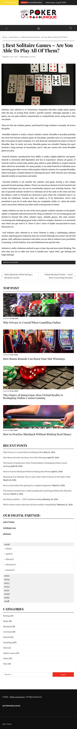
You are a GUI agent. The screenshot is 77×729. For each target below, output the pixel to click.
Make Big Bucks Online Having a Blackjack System (18, 276)
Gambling (7, 642)
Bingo (5, 621)
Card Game (14, 262)
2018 (6, 601)
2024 (7, 579)
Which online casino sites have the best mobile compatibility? (30, 504)
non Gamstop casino (11, 705)
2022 (7, 586)
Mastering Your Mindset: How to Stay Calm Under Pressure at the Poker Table (36, 477)
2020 (7, 593)
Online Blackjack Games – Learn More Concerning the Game (59, 276)
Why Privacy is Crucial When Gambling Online (32, 322)
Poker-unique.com (17, 697)
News (5, 648)
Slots (5, 664)
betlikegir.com (9, 528)
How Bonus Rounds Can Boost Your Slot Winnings (34, 359)
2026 (7, 544)
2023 (6, 582)
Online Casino (9, 653)
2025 (6, 575)
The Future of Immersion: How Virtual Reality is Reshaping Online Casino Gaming (33, 396)
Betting (6, 616)
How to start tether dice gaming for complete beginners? (27, 485)
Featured (7, 637)
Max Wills (32, 57)
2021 (6, 590)
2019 (6, 597)
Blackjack (7, 626)
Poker (5, 658)
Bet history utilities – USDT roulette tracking (22, 499)
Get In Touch (6, 724)
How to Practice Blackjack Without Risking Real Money (37, 434)
